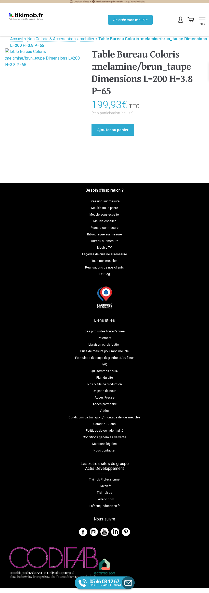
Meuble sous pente (104, 208)
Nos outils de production (104, 384)
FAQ (104, 364)
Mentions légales (104, 444)
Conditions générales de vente (104, 437)
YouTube (104, 532)
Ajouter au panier (112, 129)
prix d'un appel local (105, 582)
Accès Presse (104, 397)
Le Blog (104, 274)
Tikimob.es (104, 493)
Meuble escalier (104, 221)
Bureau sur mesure (104, 241)
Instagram (94, 532)
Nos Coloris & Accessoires (51, 38)
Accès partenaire (105, 404)
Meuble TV (104, 247)
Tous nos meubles (104, 261)
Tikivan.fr (104, 486)
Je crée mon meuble (130, 20)
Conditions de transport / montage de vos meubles (104, 417)
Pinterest (126, 532)
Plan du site (104, 377)
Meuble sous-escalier (104, 214)
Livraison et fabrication (104, 344)
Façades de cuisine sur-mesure (104, 254)
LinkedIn (115, 532)
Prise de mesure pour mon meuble (104, 351)
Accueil (16, 38)
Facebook (83, 532)
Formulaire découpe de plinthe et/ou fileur (104, 358)
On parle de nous (104, 391)
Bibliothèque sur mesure (104, 234)
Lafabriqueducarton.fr (104, 506)
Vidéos (105, 411)
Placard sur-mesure (105, 228)
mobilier (87, 38)
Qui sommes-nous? (104, 371)
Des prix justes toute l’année (105, 331)
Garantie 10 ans (104, 424)
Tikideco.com (104, 499)
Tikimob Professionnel (104, 479)
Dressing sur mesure (105, 201)
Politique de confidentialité (104, 430)
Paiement (104, 338)
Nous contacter (104, 450)
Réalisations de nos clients (104, 267)
